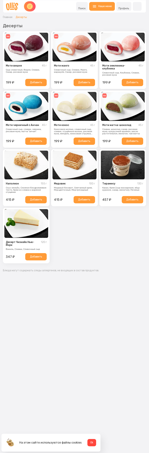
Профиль (123, 8)
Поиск (82, 8)
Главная (7, 17)
